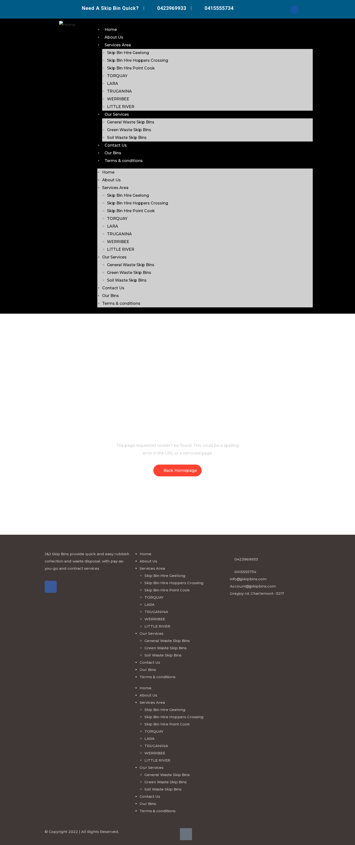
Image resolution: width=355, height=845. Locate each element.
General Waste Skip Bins (130, 122)
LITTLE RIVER (120, 106)
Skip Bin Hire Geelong (128, 52)
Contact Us (116, 145)
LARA (112, 83)
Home (111, 29)
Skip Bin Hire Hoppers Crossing (137, 60)
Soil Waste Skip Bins (127, 137)
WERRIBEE (118, 99)
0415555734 (245, 571)
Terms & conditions (124, 160)
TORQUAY (117, 76)
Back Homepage (180, 470)
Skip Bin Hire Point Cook (131, 68)
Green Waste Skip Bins (129, 130)
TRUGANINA (119, 91)
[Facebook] (294, 10)
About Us (114, 37)
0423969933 (246, 559)
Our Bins (113, 153)
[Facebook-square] (186, 834)
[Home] (67, 25)
